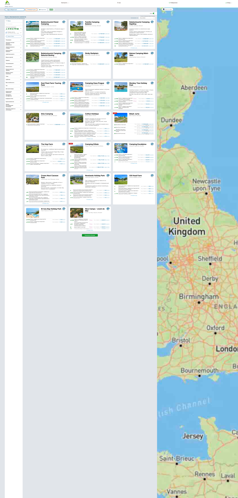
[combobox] (14, 9)
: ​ (135, 17)
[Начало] (7, 3)
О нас (119, 2)
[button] (14, 28)
